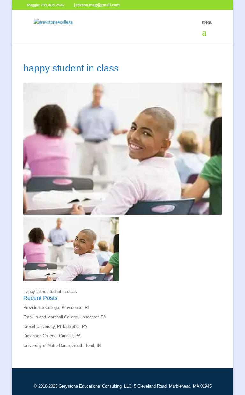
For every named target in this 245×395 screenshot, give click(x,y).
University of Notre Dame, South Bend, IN (62, 345)
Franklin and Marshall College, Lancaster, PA (64, 317)
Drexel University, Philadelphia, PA (55, 326)
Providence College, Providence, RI (56, 307)
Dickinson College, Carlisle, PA (52, 335)
